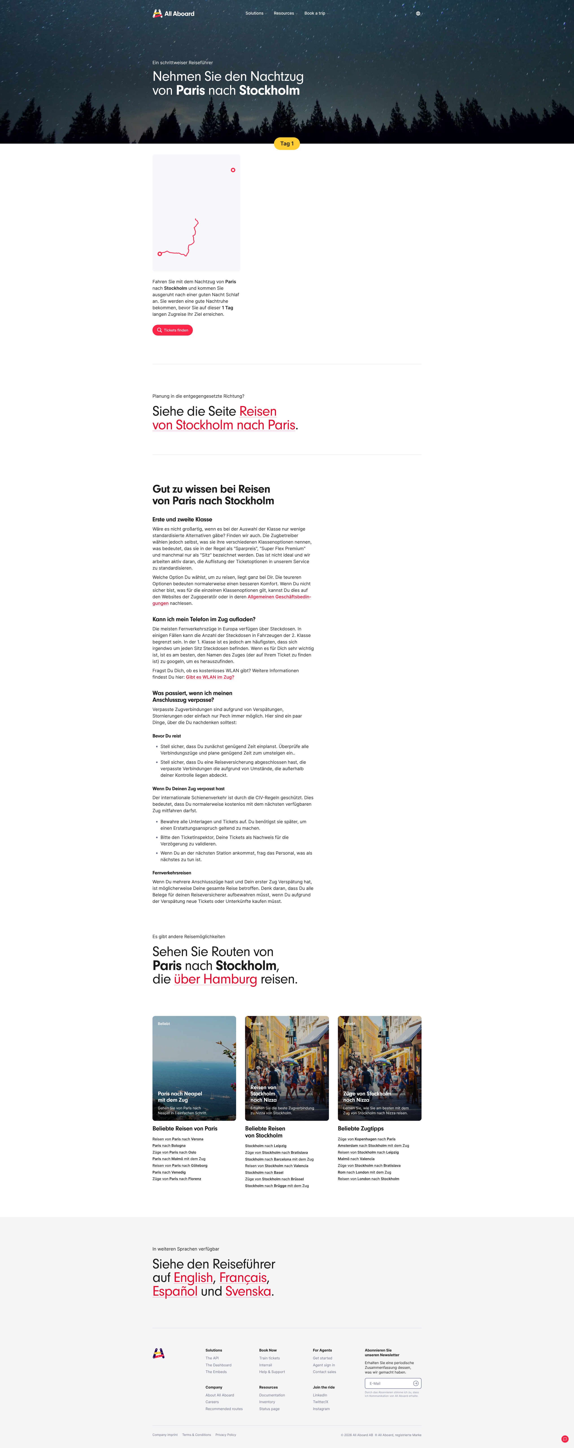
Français (243, 1278)
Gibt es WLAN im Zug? (210, 677)
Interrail (265, 1365)
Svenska (248, 1291)
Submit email (416, 1383)
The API (212, 1358)
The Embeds (216, 1371)
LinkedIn (320, 1395)
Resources (284, 13)
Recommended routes (224, 1408)
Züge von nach (174, 1152)
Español (175, 1291)
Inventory (267, 1402)
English (193, 1278)
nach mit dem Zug (178, 1158)
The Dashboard (219, 1365)
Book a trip (314, 13)
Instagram (321, 1408)
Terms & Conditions (196, 1435)
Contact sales (324, 1371)
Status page (269, 1408)
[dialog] (323, 13)
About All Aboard (220, 1395)
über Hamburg (215, 979)
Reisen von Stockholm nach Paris (223, 418)
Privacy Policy (225, 1435)
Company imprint (165, 1435)
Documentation (272, 1395)
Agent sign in (324, 1365)
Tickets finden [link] (176, 330)
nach (169, 1145)
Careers (212, 1402)
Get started (322, 1358)
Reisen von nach (177, 1139)
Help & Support (272, 1371)
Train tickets (269, 1358)
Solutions (254, 13)
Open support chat (565, 1439)
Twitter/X (320, 1402)
